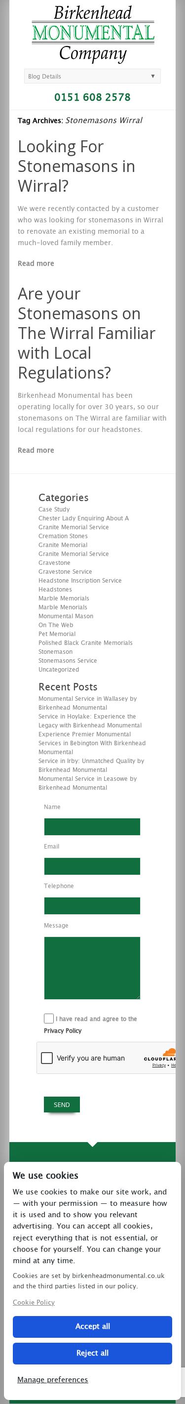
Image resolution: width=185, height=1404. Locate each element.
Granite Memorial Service (73, 554)
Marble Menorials (62, 607)
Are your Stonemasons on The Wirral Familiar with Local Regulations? (86, 333)
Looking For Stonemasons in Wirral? (77, 165)
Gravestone (54, 563)
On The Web (56, 625)
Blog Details (44, 77)
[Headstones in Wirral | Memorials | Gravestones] (93, 59)
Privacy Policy (62, 1031)
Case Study (54, 509)
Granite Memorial (62, 545)
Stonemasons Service (67, 661)
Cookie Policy (34, 1303)
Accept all (92, 1326)
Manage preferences (52, 1380)
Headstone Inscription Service (80, 581)
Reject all (92, 1353)
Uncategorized (58, 670)
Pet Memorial (56, 634)
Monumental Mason (65, 616)
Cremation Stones (63, 536)
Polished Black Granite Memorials (85, 643)
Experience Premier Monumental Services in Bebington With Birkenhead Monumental (92, 743)
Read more (36, 263)
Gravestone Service (65, 572)
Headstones (55, 590)
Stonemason (55, 652)
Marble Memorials (63, 598)
